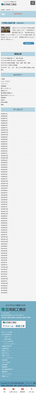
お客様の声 (5, 348)
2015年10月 (4, 283)
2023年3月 (4, 202)
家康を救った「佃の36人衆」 (15, 58)
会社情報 (4, 360)
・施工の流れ (7, 339)
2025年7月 (4, 141)
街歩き (3, 100)
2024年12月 (4, 155)
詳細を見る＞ (28, 43)
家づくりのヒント (6, 88)
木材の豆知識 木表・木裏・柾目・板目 (18, 63)
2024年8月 (4, 162)
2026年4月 (4, 120)
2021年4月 (4, 255)
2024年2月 (4, 176)
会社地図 (4, 364)
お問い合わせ (13, 392)
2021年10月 (4, 241)
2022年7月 (4, 220)
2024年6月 (4, 167)
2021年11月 (4, 239)
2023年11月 (4, 183)
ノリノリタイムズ (7, 358)
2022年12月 (4, 209)
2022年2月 (4, 232)
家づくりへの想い (7, 332)
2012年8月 (4, 292)
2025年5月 (4, 146)
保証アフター (6, 355)
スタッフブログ (5, 81)
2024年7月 (4, 165)
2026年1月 (4, 127)
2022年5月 (4, 225)
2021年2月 (4, 260)
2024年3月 (4, 174)
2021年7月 (4, 248)
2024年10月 (4, 158)
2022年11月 (4, 211)
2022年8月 (4, 218)
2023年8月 (4, 190)
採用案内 (4, 367)
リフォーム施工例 (7, 341)
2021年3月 (4, 258)
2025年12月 (4, 130)
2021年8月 (4, 246)
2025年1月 (4, 153)
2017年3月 (4, 274)
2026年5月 (4, 118)
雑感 (2, 104)
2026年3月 (4, 123)
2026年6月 (4, 116)
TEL (4, 392)
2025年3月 (4, 151)
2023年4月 (4, 199)
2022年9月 (4, 216)
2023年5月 (4, 197)
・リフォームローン (9, 344)
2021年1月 (4, 262)
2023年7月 (4, 193)
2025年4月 (4, 148)
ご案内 (3, 79)
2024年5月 (4, 169)
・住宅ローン (7, 337)
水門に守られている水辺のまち (16, 60)
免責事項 (4, 371)
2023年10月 (4, 186)
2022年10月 (4, 213)
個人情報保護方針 (7, 369)
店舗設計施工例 (7, 346)
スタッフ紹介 (6, 362)
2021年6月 (4, 251)
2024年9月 (4, 160)
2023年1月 (4, 206)
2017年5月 (4, 269)
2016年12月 (4, 278)
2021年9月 (4, 244)
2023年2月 (4, 204)
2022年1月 (4, 234)
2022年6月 (4, 223)
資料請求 (22, 392)
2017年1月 (4, 276)
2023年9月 (4, 188)
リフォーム (4, 83)
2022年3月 (4, 230)
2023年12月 (4, 181)
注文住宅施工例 (7, 334)
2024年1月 (4, 179)
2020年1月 (4, 265)
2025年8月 (4, 139)
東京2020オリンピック (7, 95)
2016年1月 (4, 281)
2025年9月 (4, 137)
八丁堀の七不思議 (12, 65)
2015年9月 (4, 285)
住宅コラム (5, 353)
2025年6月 (4, 144)
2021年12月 (4, 237)
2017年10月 (4, 267)
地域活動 (3, 86)
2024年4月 (4, 172)
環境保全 (3, 97)
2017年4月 (4, 272)
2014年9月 (4, 288)
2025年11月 (4, 132)
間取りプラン (6, 351)
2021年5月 (4, 253)
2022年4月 (4, 227)
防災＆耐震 (4, 102)
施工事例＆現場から (7, 93)
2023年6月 (4, 195)
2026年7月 (4, 114)
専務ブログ (4, 90)
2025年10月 (4, 134)
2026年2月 (4, 125)
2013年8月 (4, 290)
